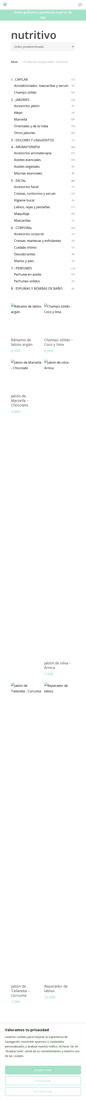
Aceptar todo (43, 1070)
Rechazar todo (43, 1091)
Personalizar (43, 1081)
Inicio (14, 62)
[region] (43, 1061)
